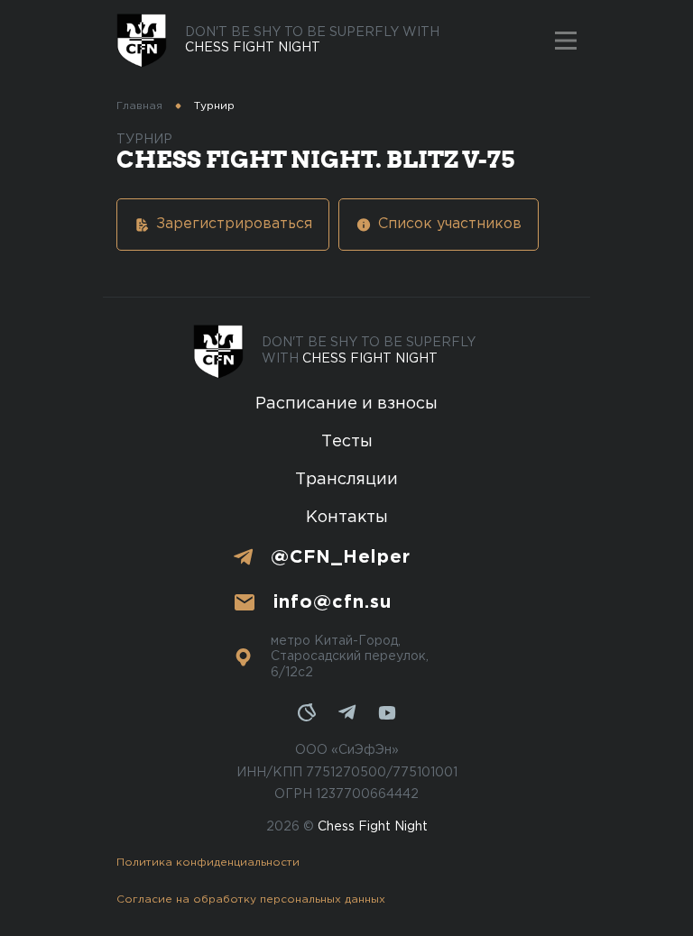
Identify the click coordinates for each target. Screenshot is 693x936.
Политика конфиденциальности (208, 862)
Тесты (347, 442)
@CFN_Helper (341, 557)
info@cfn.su (332, 602)
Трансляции (346, 480)
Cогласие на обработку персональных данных (250, 899)
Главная (139, 106)
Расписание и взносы (346, 404)
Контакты (347, 517)
